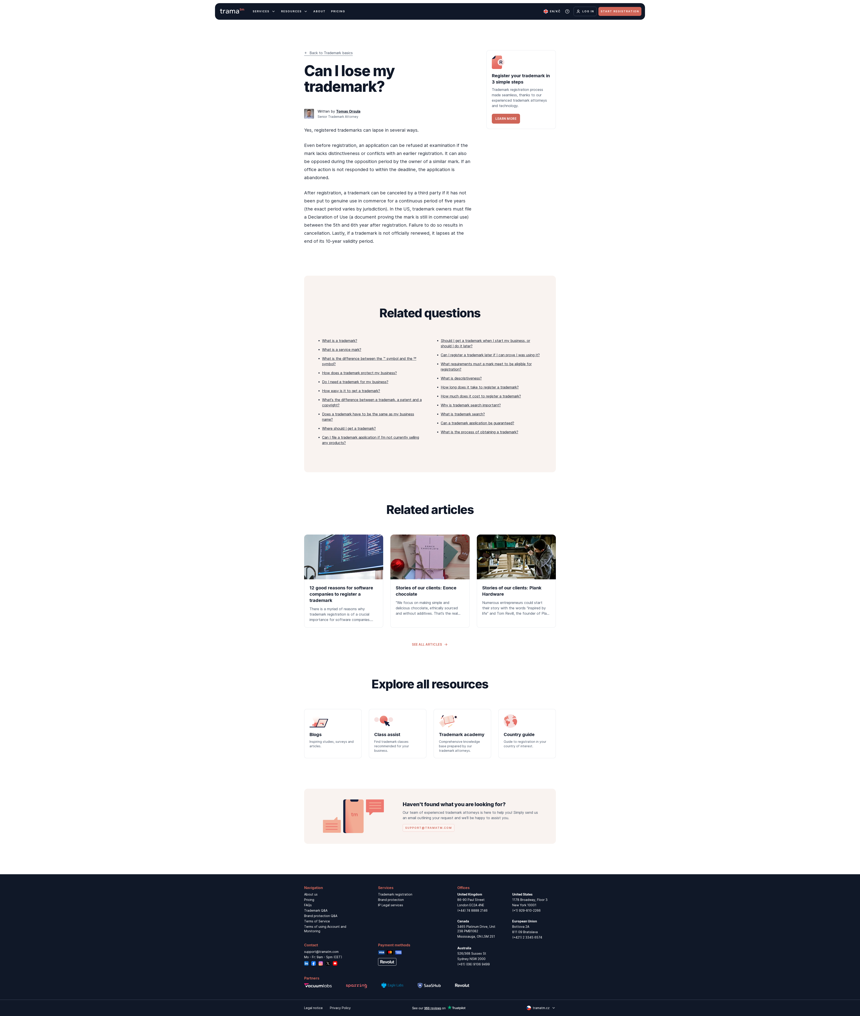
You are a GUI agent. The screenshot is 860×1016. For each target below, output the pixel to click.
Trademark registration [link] (395, 894)
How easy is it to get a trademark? (351, 391)
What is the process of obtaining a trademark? (479, 432)
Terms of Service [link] (317, 921)
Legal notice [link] (313, 1008)
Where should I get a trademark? (349, 428)
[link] (521, 89)
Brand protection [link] (391, 900)
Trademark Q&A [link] (315, 910)
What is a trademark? (339, 340)
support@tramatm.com (321, 952)
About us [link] (311, 894)
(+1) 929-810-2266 (526, 910)
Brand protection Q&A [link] (320, 916)
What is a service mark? (341, 349)
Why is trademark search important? (471, 405)
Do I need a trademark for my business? (355, 382)
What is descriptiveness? (461, 378)
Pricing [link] (309, 900)
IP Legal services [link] (390, 905)
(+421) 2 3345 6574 (527, 937)
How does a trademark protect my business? (359, 373)
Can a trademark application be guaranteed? (477, 423)
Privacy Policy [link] (340, 1008)
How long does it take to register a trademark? (480, 387)
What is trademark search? (463, 414)
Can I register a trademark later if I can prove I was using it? (490, 355)
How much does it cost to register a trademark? (481, 396)
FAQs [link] (308, 905)
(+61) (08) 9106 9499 (473, 964)
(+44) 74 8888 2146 (472, 910)
